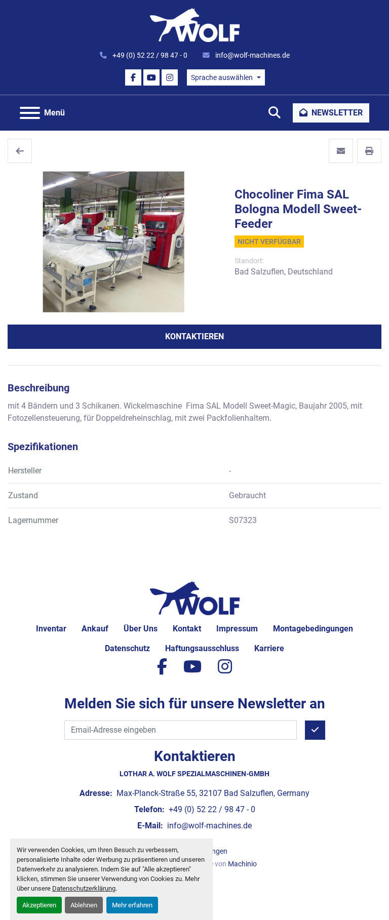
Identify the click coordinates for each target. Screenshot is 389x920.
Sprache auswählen (222, 77)
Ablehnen (83, 905)
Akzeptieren (39, 905)
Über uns (141, 628)
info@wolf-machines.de (252, 55)
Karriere (269, 648)
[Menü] (30, 113)
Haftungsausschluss (202, 648)
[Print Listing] (369, 151)
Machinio (242, 864)
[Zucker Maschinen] (20, 151)
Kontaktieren (194, 336)
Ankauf (95, 628)
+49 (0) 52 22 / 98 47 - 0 (149, 55)
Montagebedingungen (313, 628)
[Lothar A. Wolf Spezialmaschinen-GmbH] (195, 598)
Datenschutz (127, 648)
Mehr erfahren (132, 905)
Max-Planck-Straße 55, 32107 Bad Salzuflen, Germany (211, 793)
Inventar (51, 628)
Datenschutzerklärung (83, 888)
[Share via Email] (341, 151)
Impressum (237, 628)
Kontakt (187, 628)
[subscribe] (315, 730)
